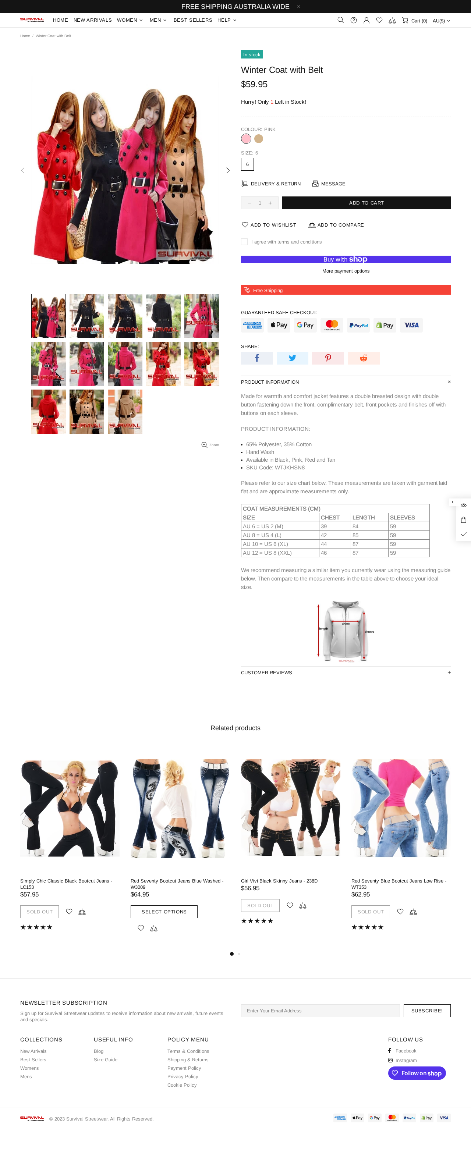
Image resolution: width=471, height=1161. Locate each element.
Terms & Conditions (188, 1051)
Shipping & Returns (188, 1059)
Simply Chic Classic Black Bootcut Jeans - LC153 (66, 884)
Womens (29, 1068)
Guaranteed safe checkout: (279, 312)
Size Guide (105, 1059)
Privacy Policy (182, 1076)
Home (25, 36)
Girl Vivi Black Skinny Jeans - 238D (279, 881)
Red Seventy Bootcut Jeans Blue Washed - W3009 (177, 884)
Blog (98, 1051)
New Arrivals (33, 1051)
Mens (26, 1076)
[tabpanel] (70, 843)
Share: (250, 346)
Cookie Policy (182, 1085)
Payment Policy (184, 1068)
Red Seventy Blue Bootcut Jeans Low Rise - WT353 (398, 884)
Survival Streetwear (32, 20)
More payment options (346, 271)
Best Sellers (33, 1059)
